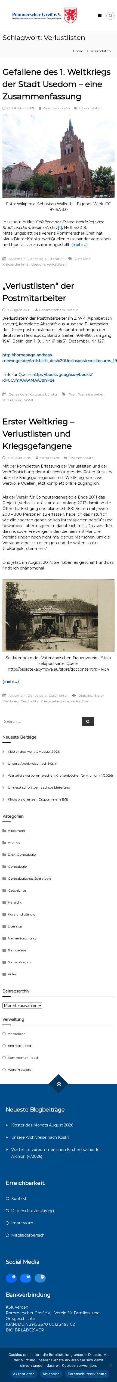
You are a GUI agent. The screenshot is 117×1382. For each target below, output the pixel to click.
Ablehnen (51, 1374)
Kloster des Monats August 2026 (34, 751)
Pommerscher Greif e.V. (59, 310)
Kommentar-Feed (23, 1058)
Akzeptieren (24, 1374)
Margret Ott (50, 458)
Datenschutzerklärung (32, 1210)
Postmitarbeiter (91, 394)
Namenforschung (22, 938)
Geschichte (57, 695)
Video (12, 974)
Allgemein (17, 259)
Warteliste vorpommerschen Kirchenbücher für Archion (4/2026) (60, 775)
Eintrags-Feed (19, 1046)
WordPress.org (20, 1069)
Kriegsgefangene (55, 701)
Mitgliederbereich (28, 1235)
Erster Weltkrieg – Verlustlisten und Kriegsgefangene (38, 433)
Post (72, 394)
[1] (60, 227)
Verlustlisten (57, 264)
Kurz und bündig (43, 394)
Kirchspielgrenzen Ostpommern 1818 (38, 799)
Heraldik (14, 902)
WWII (28, 400)
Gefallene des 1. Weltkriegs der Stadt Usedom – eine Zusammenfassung (56, 84)
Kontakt (18, 1198)
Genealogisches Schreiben (29, 878)
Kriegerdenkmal (15, 264)
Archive (14, 843)
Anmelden (17, 1034)
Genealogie (37, 259)
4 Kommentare (81, 458)
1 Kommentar (90, 108)
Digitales (85, 695)
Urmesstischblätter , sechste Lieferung (39, 787)
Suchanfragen (19, 962)
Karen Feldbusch (56, 108)
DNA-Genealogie (22, 854)
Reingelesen (18, 950)
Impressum (22, 1223)
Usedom (38, 264)
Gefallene (83, 259)
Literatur (55, 259)
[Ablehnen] (110, 1365)
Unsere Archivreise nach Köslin (32, 763)
